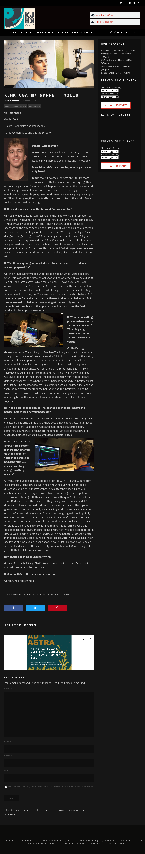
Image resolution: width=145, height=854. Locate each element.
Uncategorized (34, 106)
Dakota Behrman (12, 100)
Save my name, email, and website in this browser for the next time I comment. (51, 787)
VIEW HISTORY (115, 105)
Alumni (126, 840)
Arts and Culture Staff (34, 595)
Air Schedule (52, 840)
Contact (40, 32)
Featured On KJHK (19, 106)
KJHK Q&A (68, 595)
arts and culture (13, 595)
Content (64, 32)
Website (8, 770)
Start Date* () (111, 87)
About (7, 106)
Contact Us (28, 840)
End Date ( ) (110, 154)
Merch (88, 32)
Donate (110, 840)
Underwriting (89, 840)
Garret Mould (54, 595)
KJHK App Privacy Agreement (81, 843)
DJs (70, 840)
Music (52, 32)
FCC (139, 840)
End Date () (110, 93)
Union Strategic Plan (39, 843)
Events (77, 32)
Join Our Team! (21, 32)
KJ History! (117, 843)
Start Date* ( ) (111, 148)
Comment (9, 688)
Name (7, 741)
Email (8, 756)
